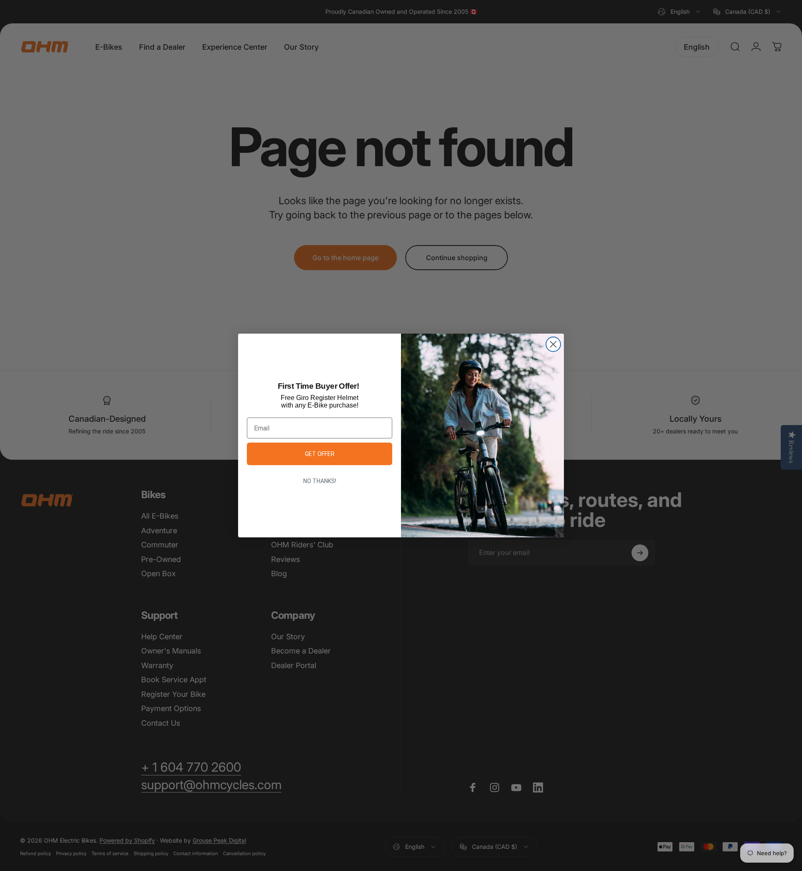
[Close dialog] (553, 344)
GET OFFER (320, 454)
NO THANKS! (319, 481)
